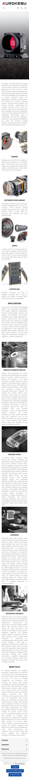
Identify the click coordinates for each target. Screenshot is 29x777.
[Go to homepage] (14, 3)
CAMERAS (14, 157)
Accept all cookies (15, 775)
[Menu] (3, 7)
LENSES (14, 246)
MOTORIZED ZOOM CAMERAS (14, 200)
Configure (15, 767)
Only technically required (15, 771)
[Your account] (22, 7)
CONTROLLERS (14, 289)
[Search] (18, 7)
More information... (20, 764)
